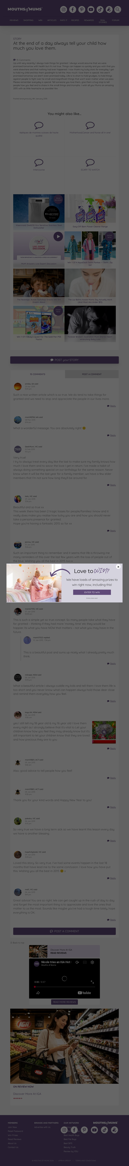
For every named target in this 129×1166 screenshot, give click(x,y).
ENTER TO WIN (92, 592)
